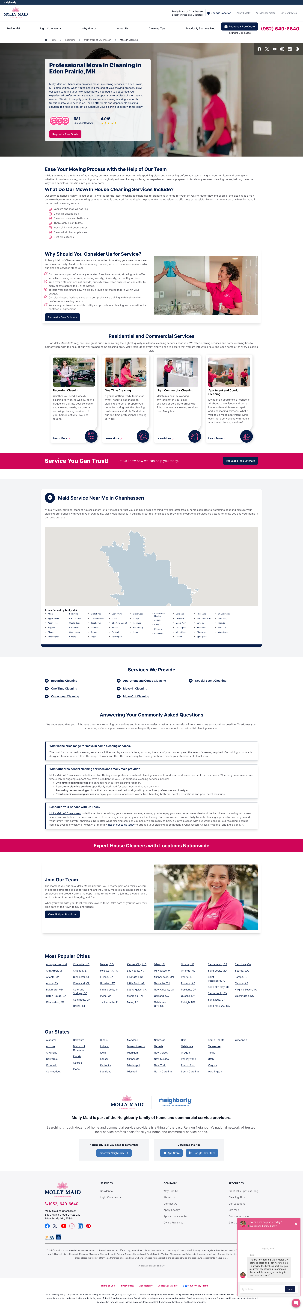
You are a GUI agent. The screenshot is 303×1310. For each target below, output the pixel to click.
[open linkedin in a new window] (290, 50)
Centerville (74, 627)
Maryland (132, 1040)
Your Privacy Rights (198, 1285)
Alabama (51, 1040)
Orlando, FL (188, 970)
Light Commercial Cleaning (175, 390)
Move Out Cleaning (136, 696)
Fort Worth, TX (109, 970)
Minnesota (133, 1058)
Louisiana (105, 1071)
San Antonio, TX (217, 993)
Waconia (222, 627)
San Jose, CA (243, 964)
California (52, 1058)
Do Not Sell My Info (168, 1285)
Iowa (103, 1052)
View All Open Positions (62, 914)
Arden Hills (52, 623)
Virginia (212, 1065)
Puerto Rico (188, 1065)
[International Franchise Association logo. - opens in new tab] (50, 1238)
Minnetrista (181, 632)
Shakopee (201, 627)
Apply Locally (243, 13)
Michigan (132, 1052)
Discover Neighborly (111, 1153)
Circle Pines (96, 614)
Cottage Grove (97, 618)
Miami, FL (159, 964)
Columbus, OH (81, 999)
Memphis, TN (135, 995)
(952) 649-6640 (280, 29)
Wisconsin (241, 1040)
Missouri (132, 1071)
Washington (215, 1071)
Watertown (223, 632)
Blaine (50, 632)
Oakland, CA (161, 995)
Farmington (117, 636)
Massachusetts (136, 1046)
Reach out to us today (121, 824)
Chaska (72, 636)
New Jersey (161, 1052)
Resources (236, 1183)
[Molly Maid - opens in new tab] (127, 1102)
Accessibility (146, 1285)
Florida (77, 1056)
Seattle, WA (242, 970)
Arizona (50, 1046)
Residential (13, 28)
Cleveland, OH (81, 983)
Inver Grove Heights (159, 614)
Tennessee (214, 1046)
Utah (211, 1058)
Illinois (103, 1040)
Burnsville (73, 614)
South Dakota (216, 1040)
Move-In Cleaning (135, 688)
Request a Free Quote (242, 26)
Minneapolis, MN (164, 976)
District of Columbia (79, 1048)
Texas (211, 1052)
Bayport (51, 627)
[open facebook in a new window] (259, 50)
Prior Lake (201, 614)
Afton (50, 614)
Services (106, 1183)
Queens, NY (188, 995)
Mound (179, 636)
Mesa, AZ (132, 1002)
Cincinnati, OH (81, 976)
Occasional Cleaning (65, 696)
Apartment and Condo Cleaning (144, 680)
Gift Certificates (289, 13)
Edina (114, 618)
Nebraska (159, 1040)
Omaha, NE (187, 964)
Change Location (220, 13)
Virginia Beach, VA (246, 989)
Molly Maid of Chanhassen (97, 39)
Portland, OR (188, 989)
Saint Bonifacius (204, 618)
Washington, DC (244, 995)
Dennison (95, 627)
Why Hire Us (89, 28)
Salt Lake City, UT (218, 987)
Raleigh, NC (188, 1002)
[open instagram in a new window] (282, 50)
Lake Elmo (158, 633)
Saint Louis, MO (217, 970)
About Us (122, 28)
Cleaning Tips (157, 28)
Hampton (137, 618)
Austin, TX (52, 983)
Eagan (93, 636)
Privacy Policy (127, 1285)
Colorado (51, 1065)
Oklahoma (187, 1046)
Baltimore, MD (54, 989)
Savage (200, 623)
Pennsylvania (188, 1058)
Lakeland (180, 614)
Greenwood (138, 614)
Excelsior (116, 627)
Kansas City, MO (136, 964)
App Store (174, 1153)
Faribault (115, 632)
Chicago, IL (79, 970)
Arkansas (51, 1052)
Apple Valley (53, 618)
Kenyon (157, 624)
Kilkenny (158, 629)
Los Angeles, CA (137, 989)
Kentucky (105, 1065)
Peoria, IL (186, 976)
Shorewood (202, 632)
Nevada (158, 1046)
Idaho (76, 1069)
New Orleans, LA (164, 989)
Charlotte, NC (81, 964)
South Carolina (190, 1071)
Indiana (104, 1046)
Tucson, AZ (241, 983)
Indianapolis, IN (109, 989)
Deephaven (96, 623)
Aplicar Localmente (265, 13)
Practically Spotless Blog (200, 28)
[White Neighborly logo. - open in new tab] (10, 2)
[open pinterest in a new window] (297, 50)
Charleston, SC (55, 1002)
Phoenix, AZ (188, 983)
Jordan (157, 620)
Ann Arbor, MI (54, 970)
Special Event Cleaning (210, 680)
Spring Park (202, 636)
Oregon (185, 1052)
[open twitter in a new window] (267, 50)
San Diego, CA (216, 999)
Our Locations (237, 1203)
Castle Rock (74, 623)
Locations (70, 39)
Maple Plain (181, 623)
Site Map (234, 1209)
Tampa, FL (241, 976)
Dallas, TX (79, 1005)
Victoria (221, 623)
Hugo (135, 632)
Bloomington (53, 636)
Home (53, 39)
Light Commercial (50, 28)
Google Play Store (204, 1153)
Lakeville (180, 618)
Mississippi (133, 1065)
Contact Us (170, 1203)
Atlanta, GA (52, 976)
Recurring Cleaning (66, 390)
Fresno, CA (106, 976)
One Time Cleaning (118, 390)
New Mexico (161, 1058)
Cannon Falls (75, 618)
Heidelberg (138, 627)
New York (160, 1065)
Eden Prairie (117, 614)
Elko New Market (119, 623)
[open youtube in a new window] (274, 50)
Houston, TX (107, 983)
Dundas (94, 632)
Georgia (78, 1062)
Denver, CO (107, 964)
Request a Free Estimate (62, 317)
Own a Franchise (173, 1222)
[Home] (46, 39)
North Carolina (163, 1071)
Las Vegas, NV (135, 970)
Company (170, 1183)
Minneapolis (181, 627)
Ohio (184, 1040)
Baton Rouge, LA (56, 995)
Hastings (137, 623)
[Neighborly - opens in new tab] (175, 1102)
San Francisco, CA (219, 1005)
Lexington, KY (135, 976)
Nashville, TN (162, 983)
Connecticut (53, 1071)
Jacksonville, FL (109, 1002)
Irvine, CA (106, 995)
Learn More (60, 438)
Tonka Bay (223, 618)
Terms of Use (108, 1285)
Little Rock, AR (136, 983)
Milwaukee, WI (162, 970)
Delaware (78, 1040)
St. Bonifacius (224, 614)
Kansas (104, 1058)
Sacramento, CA (217, 964)
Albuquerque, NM (56, 964)
